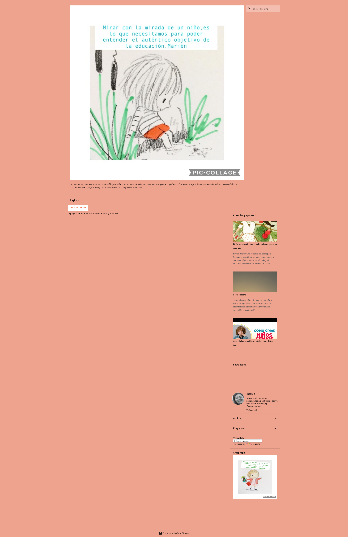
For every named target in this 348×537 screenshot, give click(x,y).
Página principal (78, 208)
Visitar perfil (251, 410)
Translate (255, 444)
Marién (250, 393)
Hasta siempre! (239, 295)
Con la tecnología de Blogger (175, 533)
